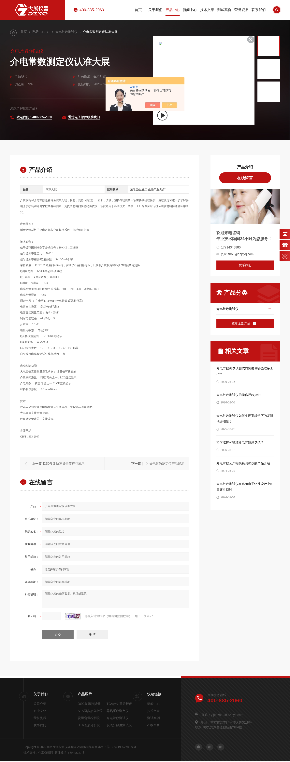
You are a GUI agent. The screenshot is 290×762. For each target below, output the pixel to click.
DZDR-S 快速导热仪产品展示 (63, 463)
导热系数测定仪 (118, 711)
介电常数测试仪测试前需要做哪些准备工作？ (244, 371)
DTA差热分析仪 (89, 725)
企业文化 (40, 711)
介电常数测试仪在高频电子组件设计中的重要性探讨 (244, 486)
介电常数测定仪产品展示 (167, 463)
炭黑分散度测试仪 (119, 725)
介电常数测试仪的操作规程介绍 (238, 395)
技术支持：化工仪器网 (38, 752)
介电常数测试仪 (66, 31)
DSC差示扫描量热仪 (91, 703)
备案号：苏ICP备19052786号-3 (115, 747)
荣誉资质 (241, 10)
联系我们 (259, 10)
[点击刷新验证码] (72, 616)
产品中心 (173, 10)
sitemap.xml (76, 752)
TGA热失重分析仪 (119, 703)
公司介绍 (40, 703)
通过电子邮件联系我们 (84, 117)
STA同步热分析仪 (90, 711)
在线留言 (245, 178)
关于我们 (155, 10)
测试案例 (224, 10)
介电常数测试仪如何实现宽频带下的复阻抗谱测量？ (244, 418)
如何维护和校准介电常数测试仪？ (240, 442)
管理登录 (60, 752)
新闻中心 (190, 10)
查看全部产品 (241, 323)
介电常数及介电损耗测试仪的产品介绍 (243, 463)
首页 (138, 10)
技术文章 (207, 10)
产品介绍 (245, 167)
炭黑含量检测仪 (89, 718)
